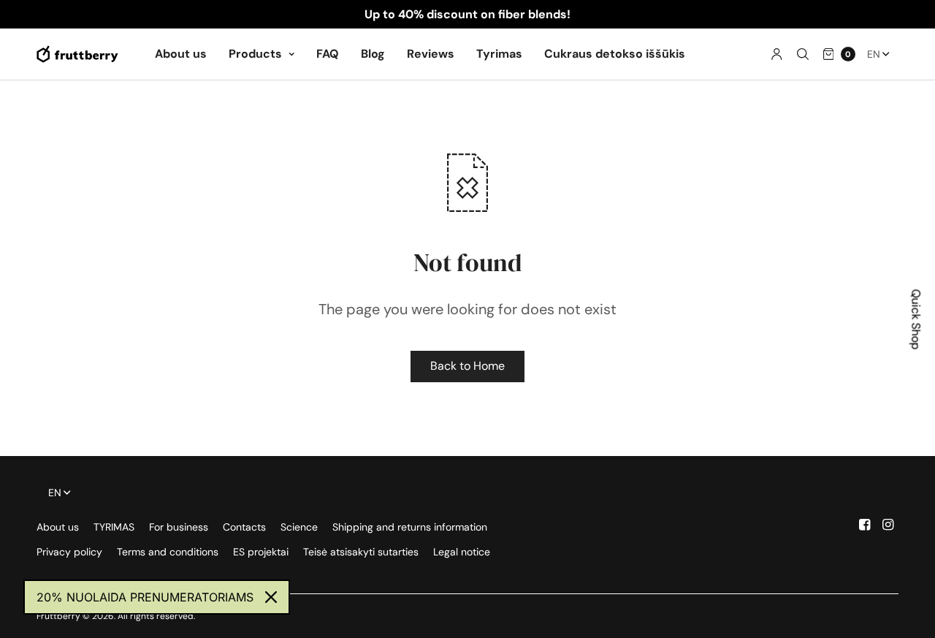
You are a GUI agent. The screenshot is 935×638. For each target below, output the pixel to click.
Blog (373, 53)
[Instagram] (888, 524)
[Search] (803, 54)
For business (178, 526)
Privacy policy (69, 551)
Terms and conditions (167, 551)
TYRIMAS (114, 526)
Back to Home (467, 365)
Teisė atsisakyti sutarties (361, 551)
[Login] (776, 54)
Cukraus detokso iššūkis (614, 53)
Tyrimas (499, 53)
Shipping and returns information (409, 526)
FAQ (327, 53)
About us (181, 53)
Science (299, 526)
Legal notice (461, 551)
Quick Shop (916, 319)
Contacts (244, 526)
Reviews (430, 53)
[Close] (271, 597)
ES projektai (261, 551)
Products (255, 53)
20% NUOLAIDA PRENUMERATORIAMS (145, 597)
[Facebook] (864, 524)
